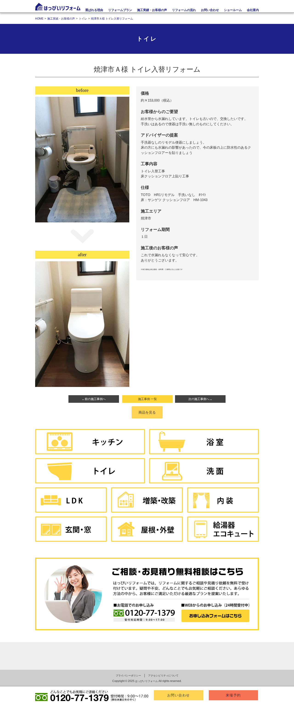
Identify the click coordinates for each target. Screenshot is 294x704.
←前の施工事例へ (94, 399)
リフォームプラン (120, 10)
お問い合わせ (178, 695)
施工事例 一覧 (147, 399)
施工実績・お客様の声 (152, 10)
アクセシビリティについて (163, 675)
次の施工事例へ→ (200, 399)
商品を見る (147, 412)
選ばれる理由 (94, 10)
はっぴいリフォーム (146, 681)
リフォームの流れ (184, 10)
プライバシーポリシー (128, 675)
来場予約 (233, 695)
